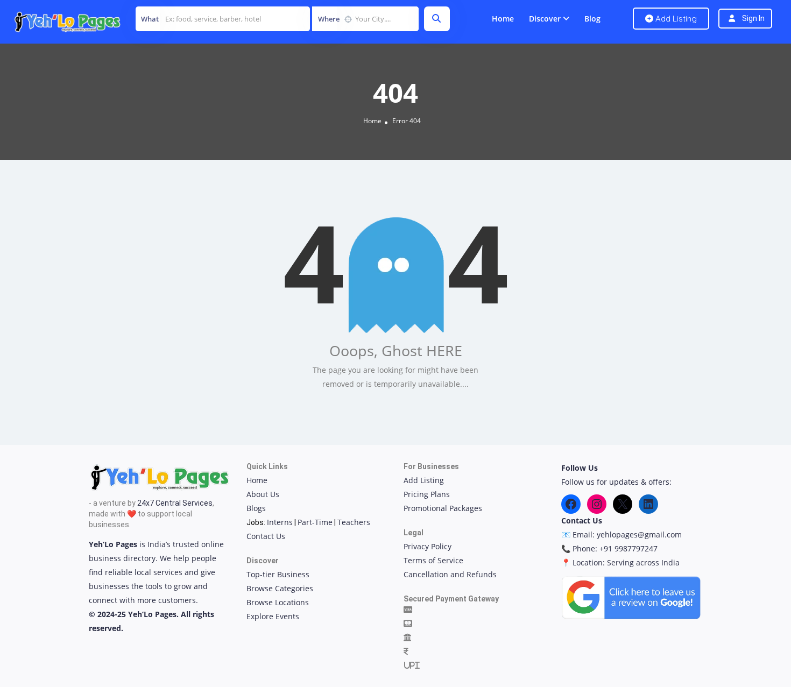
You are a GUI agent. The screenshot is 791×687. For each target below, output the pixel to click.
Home (503, 18)
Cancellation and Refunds (450, 574)
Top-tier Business (277, 574)
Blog (592, 18)
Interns (280, 522)
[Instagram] (596, 504)
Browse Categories (279, 588)
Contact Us (265, 536)
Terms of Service (433, 560)
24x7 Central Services (175, 503)
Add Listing (675, 18)
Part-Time (315, 522)
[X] (622, 504)
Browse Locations (277, 602)
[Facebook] (571, 504)
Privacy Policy (427, 546)
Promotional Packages (443, 508)
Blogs (256, 508)
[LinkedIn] (648, 504)
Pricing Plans (427, 494)
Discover (545, 18)
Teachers (353, 522)
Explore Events (272, 616)
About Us (262, 494)
